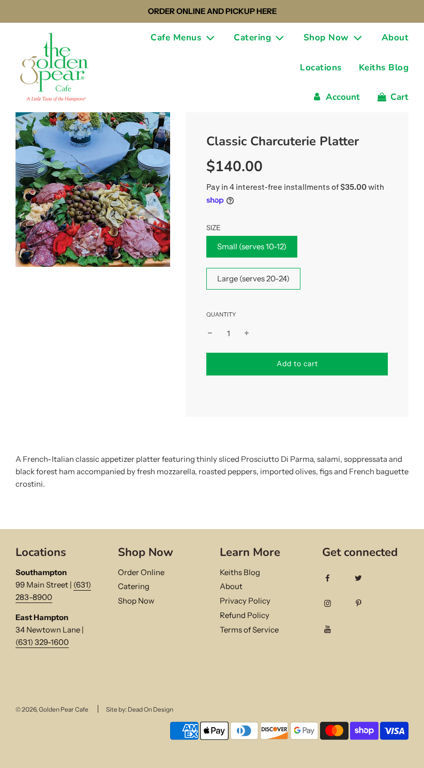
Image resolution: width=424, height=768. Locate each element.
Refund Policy (244, 615)
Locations (321, 67)
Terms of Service (249, 630)
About (395, 37)
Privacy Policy (245, 601)
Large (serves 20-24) (253, 278)
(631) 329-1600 (42, 642)
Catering (133, 586)
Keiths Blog (384, 67)
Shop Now (136, 601)
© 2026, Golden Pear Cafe (52, 709)
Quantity (221, 314)
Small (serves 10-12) (251, 246)
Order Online (141, 572)
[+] (246, 333)
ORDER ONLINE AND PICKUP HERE (212, 11)
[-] (210, 333)
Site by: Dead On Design (139, 709)
